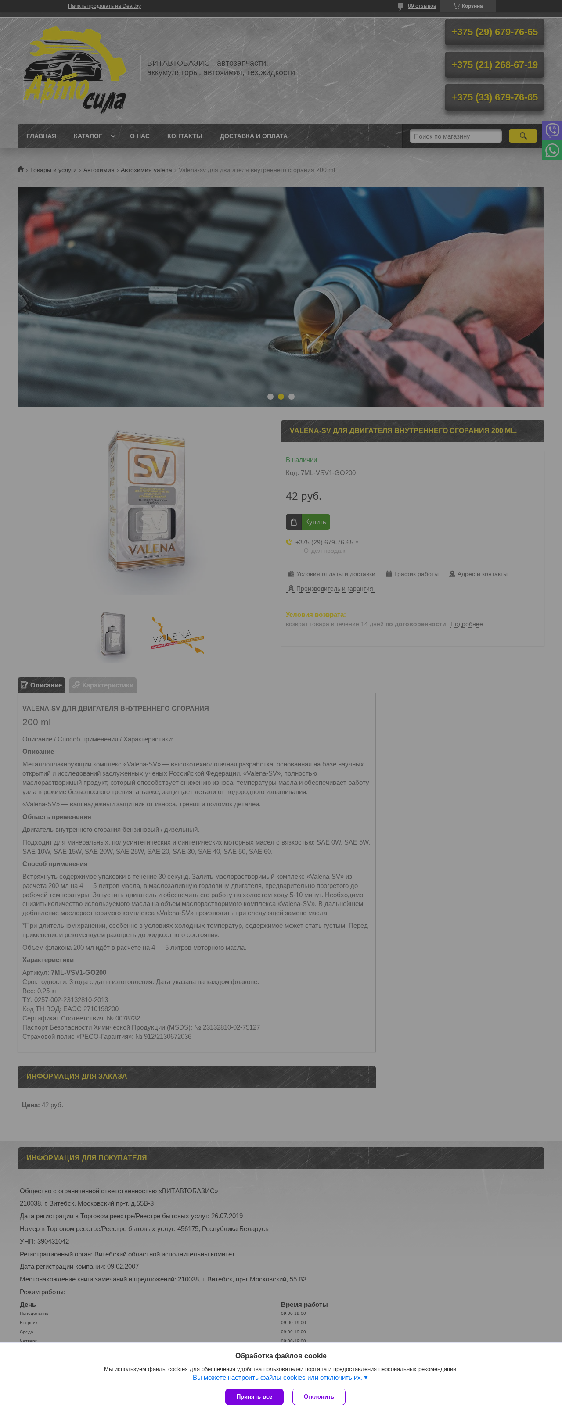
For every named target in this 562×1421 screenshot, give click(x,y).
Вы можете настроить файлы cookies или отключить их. (278, 1377)
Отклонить (319, 1396)
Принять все (254, 1396)
